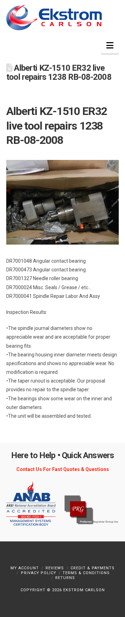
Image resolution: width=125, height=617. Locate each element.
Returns (65, 578)
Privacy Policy (38, 573)
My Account (24, 568)
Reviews (54, 568)
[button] (110, 45)
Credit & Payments (92, 568)
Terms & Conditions (86, 573)
